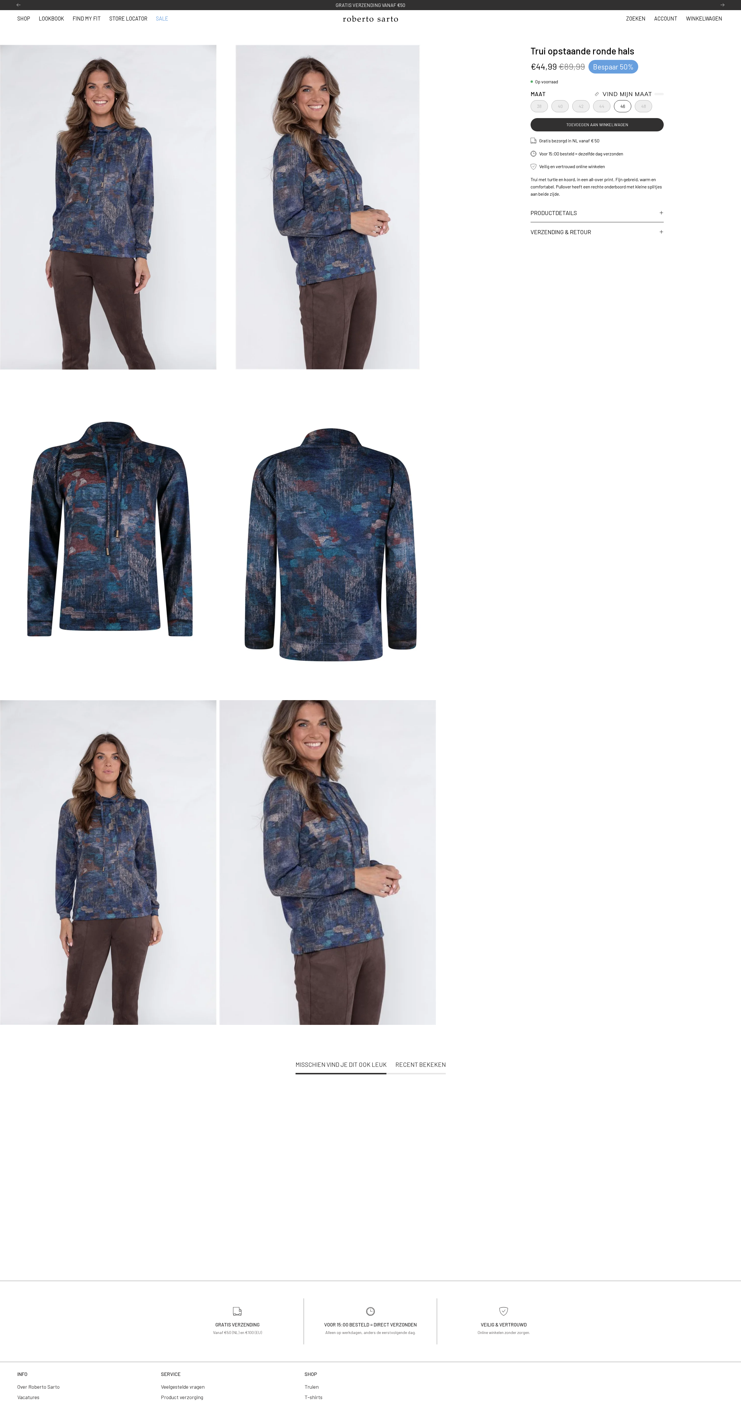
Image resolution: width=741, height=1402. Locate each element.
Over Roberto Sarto (38, 1386)
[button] (636, 18)
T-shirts (313, 1397)
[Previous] (18, 5)
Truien (312, 1386)
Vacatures (28, 1397)
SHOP (311, 1374)
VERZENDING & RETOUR (561, 231)
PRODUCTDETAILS (554, 212)
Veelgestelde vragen (183, 1386)
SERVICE (171, 1374)
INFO (22, 1374)
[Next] (722, 5)
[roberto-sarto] (370, 19)
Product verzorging (182, 1397)
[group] (370, 5)
